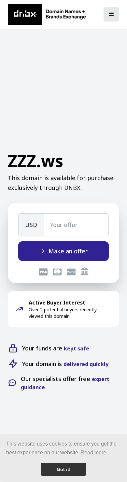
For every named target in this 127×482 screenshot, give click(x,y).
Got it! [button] (64, 469)
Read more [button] (93, 452)
